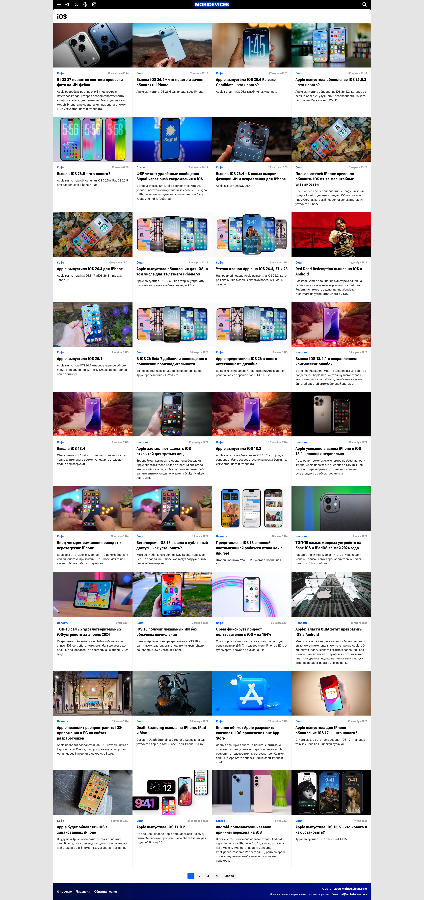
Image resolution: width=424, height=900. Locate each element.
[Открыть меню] (59, 4)
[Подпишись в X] (76, 4)
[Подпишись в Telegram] (67, 4)
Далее (229, 876)
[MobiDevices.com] (212, 4)
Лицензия (83, 891)
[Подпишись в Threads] (85, 4)
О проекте (64, 891)
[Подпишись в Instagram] (94, 4)
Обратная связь (106, 891)
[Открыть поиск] (364, 4)
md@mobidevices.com (353, 894)
